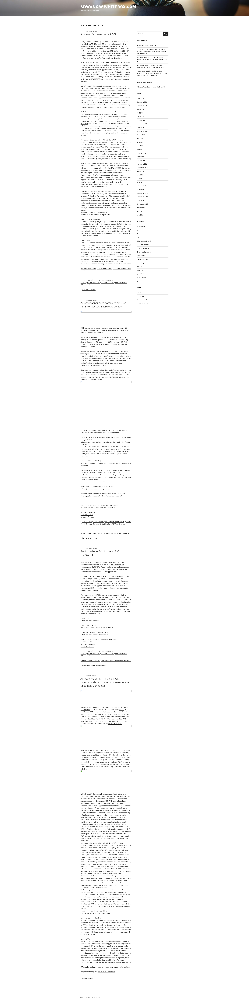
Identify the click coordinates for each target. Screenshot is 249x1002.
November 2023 (142, 106)
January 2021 (141, 189)
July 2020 (140, 211)
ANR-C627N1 (86, 437)
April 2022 (140, 149)
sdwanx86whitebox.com (108, 7)
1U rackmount (141, 226)
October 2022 (141, 127)
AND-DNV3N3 (86, 447)
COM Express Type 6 (143, 245)
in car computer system (120, 967)
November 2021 (142, 164)
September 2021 (142, 167)
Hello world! (161, 87)
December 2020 (142, 193)
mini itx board (106, 661)
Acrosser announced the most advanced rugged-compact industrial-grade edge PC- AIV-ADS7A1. (152, 59)
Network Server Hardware (121, 661)
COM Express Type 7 (143, 248)
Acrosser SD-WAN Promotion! (146, 45)
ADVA (83, 86)
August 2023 (141, 109)
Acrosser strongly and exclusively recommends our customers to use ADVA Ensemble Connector (104, 682)
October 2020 (141, 200)
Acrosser (89, 461)
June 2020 (140, 215)
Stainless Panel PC (108, 524)
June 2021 (140, 175)
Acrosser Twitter (87, 642)
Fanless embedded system (90, 661)
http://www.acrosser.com (90, 621)
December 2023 (142, 102)
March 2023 (141, 116)
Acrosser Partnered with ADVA (98, 34)
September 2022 (142, 131)
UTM (138, 281)
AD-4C (121, 44)
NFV (114, 140)
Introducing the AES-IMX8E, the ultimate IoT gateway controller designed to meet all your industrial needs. (151, 51)
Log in (139, 292)
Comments (142, 300)
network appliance (143, 263)
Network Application (88, 268)
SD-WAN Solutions (89, 290)
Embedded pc (118, 268)
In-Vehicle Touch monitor (120, 533)
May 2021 (140, 178)
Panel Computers (90, 285)
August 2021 (141, 171)
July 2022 (140, 138)
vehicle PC (114, 562)
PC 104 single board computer (92, 665)
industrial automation (88, 538)
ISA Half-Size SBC (142, 259)
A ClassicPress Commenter (146, 87)
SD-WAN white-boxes (106, 63)
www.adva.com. (126, 264)
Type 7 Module (98, 280)
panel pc (139, 266)
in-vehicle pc (141, 255)
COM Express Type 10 (144, 241)
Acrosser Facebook (88, 644)
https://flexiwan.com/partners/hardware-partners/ (103, 496)
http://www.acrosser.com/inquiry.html (96, 215)
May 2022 (140, 146)
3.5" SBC (139, 234)
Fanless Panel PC (93, 283)
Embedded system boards (114, 522)
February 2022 (141, 153)
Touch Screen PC (107, 283)
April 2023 (140, 113)
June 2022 (140, 142)
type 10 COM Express (144, 274)
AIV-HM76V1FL (109, 628)
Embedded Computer (144, 252)
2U (138, 230)
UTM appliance (86, 967)
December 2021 (142, 160)
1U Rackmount (86, 533)
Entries (141, 296)
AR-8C (106, 53)
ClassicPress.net (142, 303)
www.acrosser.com (91, 236)
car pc (109, 268)
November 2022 (142, 124)
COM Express (102, 268)
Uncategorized (141, 277)
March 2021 (140, 182)
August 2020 (141, 207)
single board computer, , (98, 972)
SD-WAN (88, 114)
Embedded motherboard (101, 533)
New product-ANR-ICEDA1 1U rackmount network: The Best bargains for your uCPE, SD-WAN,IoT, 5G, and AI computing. (152, 73)
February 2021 (141, 186)
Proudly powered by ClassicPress (90, 997)
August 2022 (141, 135)
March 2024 (141, 98)
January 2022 (141, 157)
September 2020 (142, 204)
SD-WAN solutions (115, 58)
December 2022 (142, 120)
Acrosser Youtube (87, 646)
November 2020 (142, 197)
